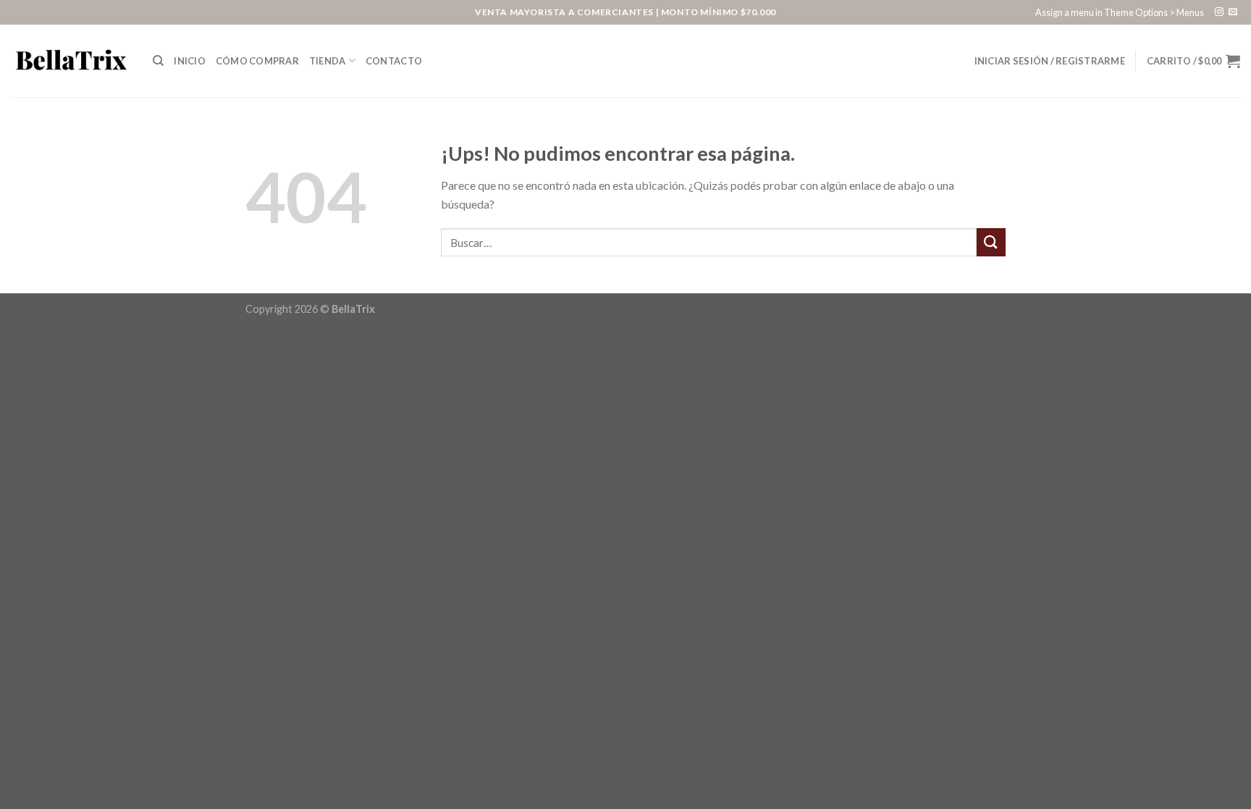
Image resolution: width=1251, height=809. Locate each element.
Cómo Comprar (257, 61)
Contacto (394, 61)
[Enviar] (991, 242)
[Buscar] (158, 61)
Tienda (327, 61)
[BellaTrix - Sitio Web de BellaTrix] (71, 60)
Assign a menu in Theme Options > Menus (1119, 12)
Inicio (190, 61)
